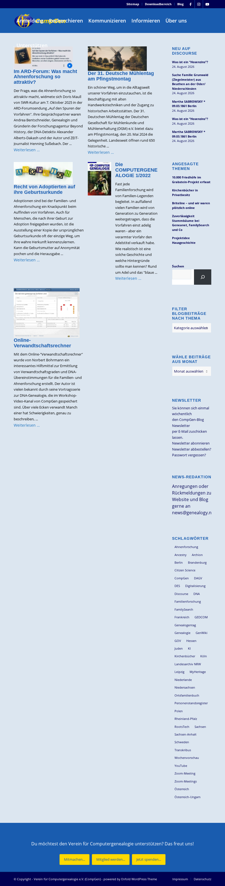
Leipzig (179, 672)
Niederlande (183, 680)
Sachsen (200, 727)
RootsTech (182, 727)
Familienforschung (188, 601)
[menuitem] (133, 4)
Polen (179, 711)
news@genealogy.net (194, 513)
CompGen (182, 578)
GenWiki (201, 633)
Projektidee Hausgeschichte (184, 240)
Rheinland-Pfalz (186, 719)
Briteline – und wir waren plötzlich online (191, 205)
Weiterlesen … (27, 149)
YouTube (181, 766)
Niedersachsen (185, 687)
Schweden (182, 742)
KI (189, 648)
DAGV (198, 578)
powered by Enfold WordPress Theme (130, 879)
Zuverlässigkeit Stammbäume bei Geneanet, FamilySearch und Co (190, 223)
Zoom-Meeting (185, 773)
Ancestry (181, 555)
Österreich (182, 789)
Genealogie (182, 633)
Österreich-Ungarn (188, 797)
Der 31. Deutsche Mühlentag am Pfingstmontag (121, 76)
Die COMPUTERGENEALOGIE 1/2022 (136, 170)
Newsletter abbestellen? (191, 449)
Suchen (178, 266)
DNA (196, 594)
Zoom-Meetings (186, 781)
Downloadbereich (158, 4)
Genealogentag (185, 625)
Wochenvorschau (187, 758)
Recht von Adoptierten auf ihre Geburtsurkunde (44, 189)
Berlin (179, 562)
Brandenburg (197, 562)
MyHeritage (198, 672)
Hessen (191, 641)
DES (177, 586)
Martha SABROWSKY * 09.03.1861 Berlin (188, 103)
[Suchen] (202, 277)
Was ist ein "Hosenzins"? (190, 62)
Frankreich (182, 617)
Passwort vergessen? (189, 454)
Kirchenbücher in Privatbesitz (185, 192)
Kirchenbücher (185, 656)
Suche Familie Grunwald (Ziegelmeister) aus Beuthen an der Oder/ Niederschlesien (190, 82)
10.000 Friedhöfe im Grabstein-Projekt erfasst (191, 179)
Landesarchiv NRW (188, 664)
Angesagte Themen (185, 166)
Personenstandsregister (191, 703)
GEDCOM (201, 617)
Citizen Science (185, 570)
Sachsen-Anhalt (185, 734)
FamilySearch (184, 609)
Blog (180, 4)
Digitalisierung (195, 586)
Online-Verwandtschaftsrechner (42, 342)
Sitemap (132, 4)
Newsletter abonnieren (191, 443)
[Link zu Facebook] (191, 4)
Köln (203, 656)
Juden (179, 648)
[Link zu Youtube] (207, 4)
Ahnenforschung (186, 547)
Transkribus (183, 750)
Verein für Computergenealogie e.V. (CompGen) (67, 879)
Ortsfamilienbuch (187, 695)
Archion (197, 555)
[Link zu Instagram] (199, 4)
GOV (178, 641)
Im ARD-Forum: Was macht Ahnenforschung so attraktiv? (45, 77)
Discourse (181, 594)
